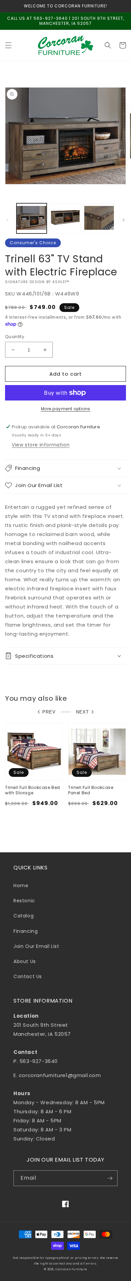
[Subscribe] (109, 1178)
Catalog (23, 915)
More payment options (65, 409)
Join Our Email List (36, 946)
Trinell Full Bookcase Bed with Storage (32, 790)
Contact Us (27, 976)
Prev (49, 711)
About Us (24, 961)
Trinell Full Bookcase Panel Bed (91, 790)
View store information (41, 444)
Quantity (14, 336)
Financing (25, 931)
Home (20, 885)
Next (82, 711)
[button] (8, 45)
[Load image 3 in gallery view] (99, 218)
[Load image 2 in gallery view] (65, 218)
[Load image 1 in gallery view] (31, 218)
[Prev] (7, 220)
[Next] (123, 220)
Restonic (24, 900)
